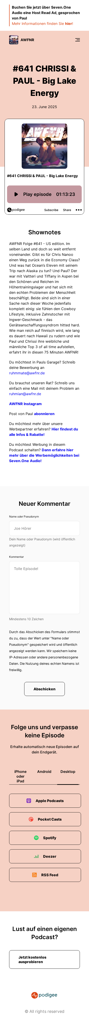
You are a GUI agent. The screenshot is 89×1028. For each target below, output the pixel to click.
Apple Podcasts (50, 800)
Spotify (49, 838)
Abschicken (44, 689)
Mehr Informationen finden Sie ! (42, 23)
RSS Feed (49, 875)
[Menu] (77, 39)
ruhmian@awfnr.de (25, 394)
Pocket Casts (50, 819)
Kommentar (16, 556)
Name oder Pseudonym (24, 516)
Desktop (67, 771)
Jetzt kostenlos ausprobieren (32, 959)
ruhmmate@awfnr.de (27, 373)
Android (44, 771)
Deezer (49, 856)
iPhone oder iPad (20, 776)
